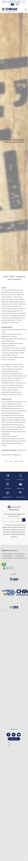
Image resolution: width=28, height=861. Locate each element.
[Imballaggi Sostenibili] (7, 495)
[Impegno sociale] (20, 486)
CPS (24, 2)
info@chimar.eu (21, 558)
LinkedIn (22, 461)
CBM (4, 2)
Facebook (15, 461)
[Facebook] (8, 735)
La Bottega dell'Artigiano (14, 2)
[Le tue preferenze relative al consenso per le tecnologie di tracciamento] (25, 858)
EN (17, 4)
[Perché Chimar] (20, 477)
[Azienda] (7, 477)
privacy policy (7, 527)
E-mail (10, 461)
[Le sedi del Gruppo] (20, 495)
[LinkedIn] (14, 735)
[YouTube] (19, 735)
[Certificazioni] (7, 486)
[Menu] (25, 9)
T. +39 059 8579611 (7, 556)
